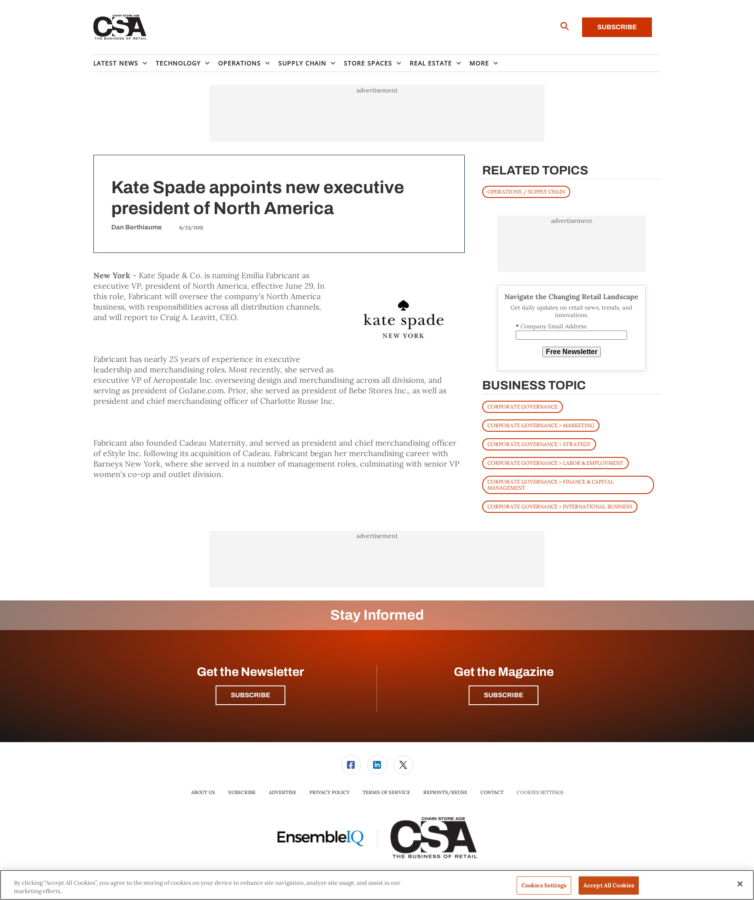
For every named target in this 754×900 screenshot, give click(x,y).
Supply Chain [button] (302, 63)
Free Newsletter (571, 351)
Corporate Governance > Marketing (540, 425)
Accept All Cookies (608, 885)
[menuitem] (124, 63)
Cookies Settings (540, 792)
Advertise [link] (282, 792)
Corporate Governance (522, 406)
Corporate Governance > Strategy (539, 444)
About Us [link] (203, 792)
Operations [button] (239, 63)
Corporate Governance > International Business (559, 506)
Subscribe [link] (242, 792)
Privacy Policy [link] (329, 792)
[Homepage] (120, 27)
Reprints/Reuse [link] (445, 792)
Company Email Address (551, 326)
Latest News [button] (115, 63)
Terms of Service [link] (386, 792)
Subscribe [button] (250, 695)
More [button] (479, 63)
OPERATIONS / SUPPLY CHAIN (526, 191)
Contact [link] (492, 792)
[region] (377, 885)
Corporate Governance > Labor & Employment (555, 463)
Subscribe (617, 27)
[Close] (740, 883)
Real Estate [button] (431, 63)
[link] (351, 765)
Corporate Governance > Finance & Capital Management (550, 484)
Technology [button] (178, 63)
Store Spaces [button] (368, 63)
